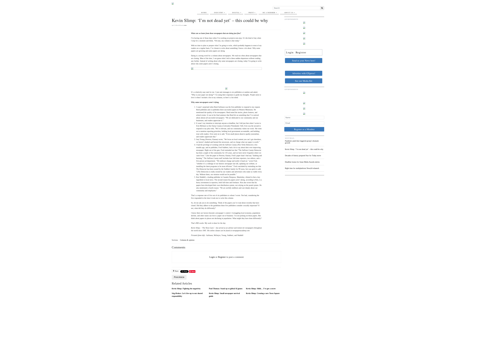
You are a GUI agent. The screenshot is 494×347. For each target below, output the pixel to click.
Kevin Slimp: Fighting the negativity (186, 289)
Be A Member (269, 12)
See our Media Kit (303, 80)
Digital (236, 12)
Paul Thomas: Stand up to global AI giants (225, 289)
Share (176, 271)
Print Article (179, 277)
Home (204, 12)
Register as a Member (304, 129)
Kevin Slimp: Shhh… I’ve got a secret (261, 289)
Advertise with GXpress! (303, 73)
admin (185, 25)
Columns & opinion (187, 240)
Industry (218, 12)
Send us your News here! (303, 60)
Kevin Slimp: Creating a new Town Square (263, 293)
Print (251, 12)
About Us (288, 12)
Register (222, 257)
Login (212, 257)
